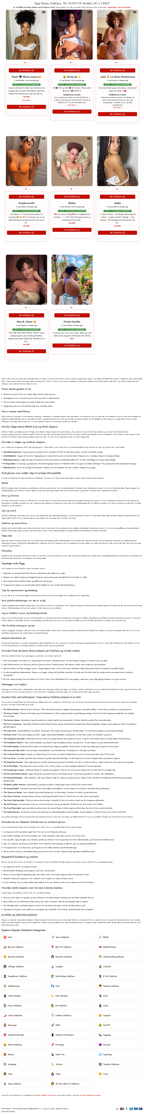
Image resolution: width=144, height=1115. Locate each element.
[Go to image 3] (73, 62)
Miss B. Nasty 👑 (26, 321)
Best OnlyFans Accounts (91, 1095)
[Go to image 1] (25, 62)
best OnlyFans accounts (46, 1095)
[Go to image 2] (26, 62)
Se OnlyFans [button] (25, 70)
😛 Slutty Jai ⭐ (72, 77)
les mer (26, 96)
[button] (26, 100)
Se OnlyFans (25, 106)
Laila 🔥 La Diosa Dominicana (117, 77)
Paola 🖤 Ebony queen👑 (26, 77)
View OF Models (124, 7)
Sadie (117, 203)
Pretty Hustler (72, 321)
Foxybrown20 (26, 203)
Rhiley (72, 203)
